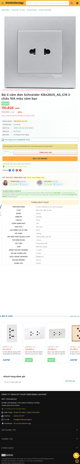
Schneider (17, 124)
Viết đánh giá (70, 381)
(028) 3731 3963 (19, 412)
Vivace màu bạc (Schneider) (23, 128)
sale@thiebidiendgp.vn (22, 195)
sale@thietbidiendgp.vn (23, 419)
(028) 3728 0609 (33, 412)
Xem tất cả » (75, 316)
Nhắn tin (24, 184)
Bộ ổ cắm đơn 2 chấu (44, 210)
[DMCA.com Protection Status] (7, 455)
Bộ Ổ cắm (17, 131)
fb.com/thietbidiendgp (22, 423)
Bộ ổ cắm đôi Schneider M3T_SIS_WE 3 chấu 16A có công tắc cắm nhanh (57, 353)
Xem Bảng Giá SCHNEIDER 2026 (17, 140)
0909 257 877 (19, 416)
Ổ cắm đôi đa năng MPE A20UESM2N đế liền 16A (12, 353)
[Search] (71, 3)
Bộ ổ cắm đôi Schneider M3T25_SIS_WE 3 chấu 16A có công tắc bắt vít (34, 353)
